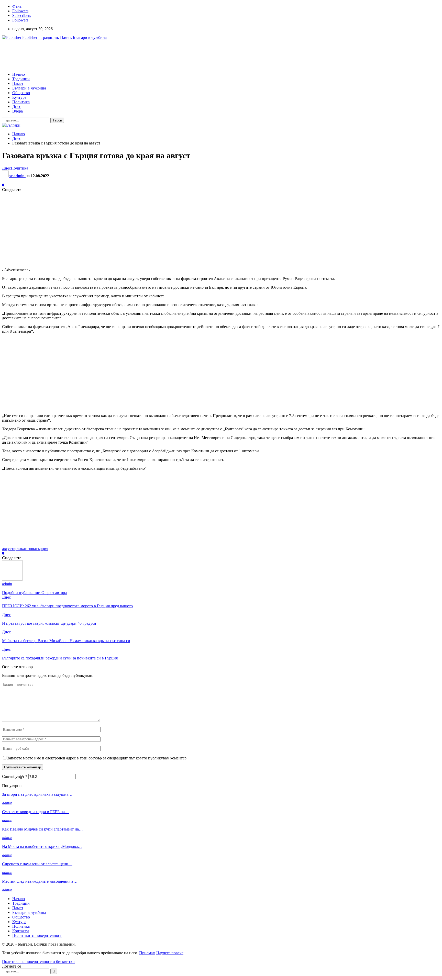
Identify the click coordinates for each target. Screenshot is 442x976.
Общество (21, 93)
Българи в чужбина (29, 88)
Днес (16, 106)
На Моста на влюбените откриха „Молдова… (42, 846)
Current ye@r (14, 776)
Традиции (21, 79)
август (7, 548)
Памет (17, 83)
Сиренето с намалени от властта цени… (37, 864)
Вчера (17, 111)
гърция (42, 548)
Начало (18, 74)
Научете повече (169, 953)
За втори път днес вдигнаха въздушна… (37, 794)
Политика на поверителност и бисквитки (38, 961)
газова (30, 548)
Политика (21, 102)
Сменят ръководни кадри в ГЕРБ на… (35, 812)
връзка (19, 548)
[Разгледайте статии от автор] (12, 579)
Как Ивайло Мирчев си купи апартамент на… (42, 829)
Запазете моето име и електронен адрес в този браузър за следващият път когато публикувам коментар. (97, 758)
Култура (19, 97)
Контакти (20, 931)
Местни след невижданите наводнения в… (40, 881)
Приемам (147, 953)
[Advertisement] (95, 55)
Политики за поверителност (37, 935)
